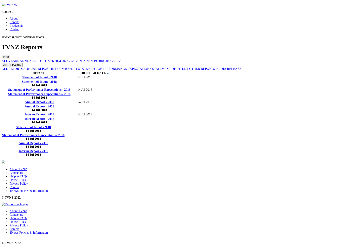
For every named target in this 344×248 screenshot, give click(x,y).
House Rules (18, 180)
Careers (14, 187)
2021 (79, 61)
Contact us (16, 172)
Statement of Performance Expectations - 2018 (39, 89)
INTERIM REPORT (64, 68)
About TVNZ (18, 169)
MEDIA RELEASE (228, 68)
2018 (6, 57)
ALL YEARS (10, 61)
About (14, 18)
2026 (50, 61)
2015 (122, 61)
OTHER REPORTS (202, 68)
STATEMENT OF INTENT (170, 68)
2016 (115, 61)
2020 (86, 61)
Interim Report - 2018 (39, 114)
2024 (58, 61)
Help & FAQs (18, 176)
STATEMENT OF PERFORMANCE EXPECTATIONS (114, 68)
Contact (14, 29)
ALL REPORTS (12, 64)
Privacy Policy (19, 183)
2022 (72, 61)
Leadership (16, 25)
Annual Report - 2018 (39, 102)
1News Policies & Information (29, 190)
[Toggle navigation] (13, 12)
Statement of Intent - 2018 (39, 77)
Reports (14, 22)
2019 (93, 61)
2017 (108, 61)
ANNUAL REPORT (33, 61)
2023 (65, 61)
